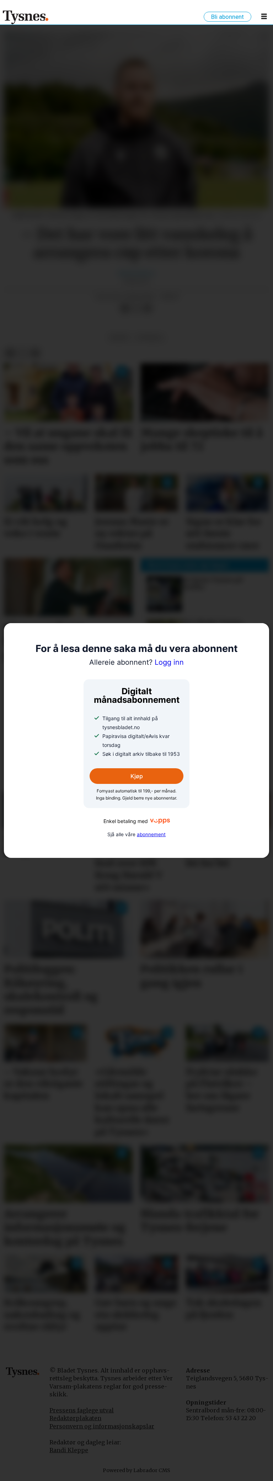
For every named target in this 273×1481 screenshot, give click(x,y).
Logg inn (136, 662)
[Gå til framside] (26, 17)
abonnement (151, 834)
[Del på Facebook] (124, 308)
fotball (150, 338)
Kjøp (136, 776)
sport (119, 338)
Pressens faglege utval (81, 1410)
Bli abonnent (227, 16)
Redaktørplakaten (75, 1418)
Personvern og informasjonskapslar (101, 1426)
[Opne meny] (264, 18)
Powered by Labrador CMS (136, 1470)
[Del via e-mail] (147, 308)
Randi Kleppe (68, 1450)
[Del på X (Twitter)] (136, 308)
